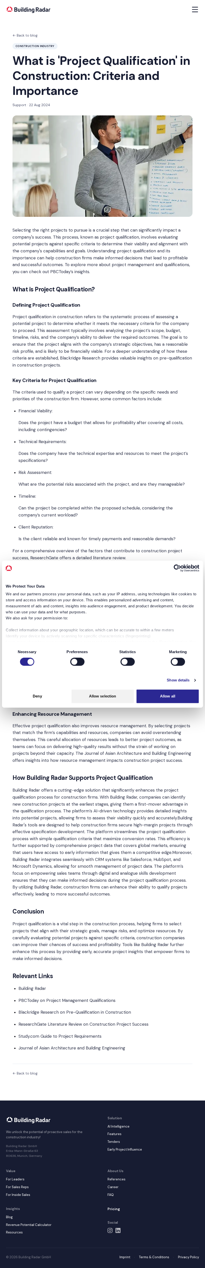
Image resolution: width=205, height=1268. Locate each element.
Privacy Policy (188, 1257)
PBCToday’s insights (69, 271)
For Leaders (15, 1179)
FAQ (111, 1195)
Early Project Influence (125, 1149)
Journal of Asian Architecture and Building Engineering (137, 753)
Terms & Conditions (154, 1257)
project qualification (119, 237)
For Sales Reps (17, 1187)
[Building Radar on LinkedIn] (118, 1230)
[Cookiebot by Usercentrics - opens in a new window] (177, 568)
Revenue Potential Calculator (29, 1225)
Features (115, 1134)
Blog (9, 1217)
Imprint (125, 1257)
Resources (14, 1232)
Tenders (114, 1142)
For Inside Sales (18, 1195)
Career (113, 1187)
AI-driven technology (115, 811)
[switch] (77, 662)
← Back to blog (25, 35)
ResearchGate (44, 558)
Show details (178, 680)
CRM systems (108, 859)
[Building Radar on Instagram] (110, 1230)
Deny (37, 696)
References (117, 1179)
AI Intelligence (119, 1126)
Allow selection (102, 696)
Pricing (114, 1209)
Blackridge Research (80, 358)
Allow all (167, 696)
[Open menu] (195, 10)
